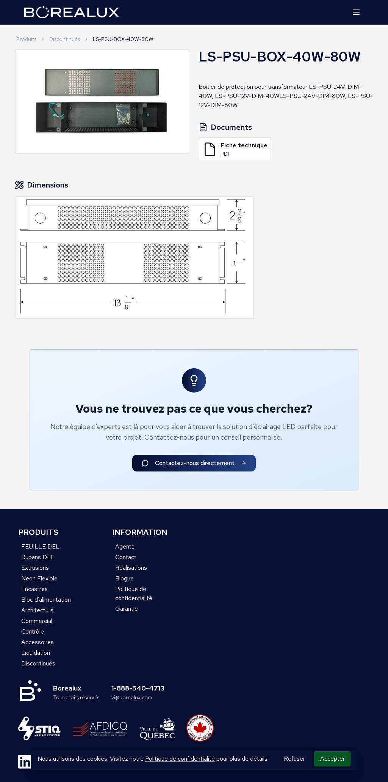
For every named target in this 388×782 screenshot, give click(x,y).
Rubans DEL (38, 557)
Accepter (332, 759)
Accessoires (37, 642)
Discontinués (64, 39)
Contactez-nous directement (195, 463)
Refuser (294, 759)
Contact (125, 557)
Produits (26, 39)
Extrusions (35, 568)
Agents (125, 546)
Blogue (124, 578)
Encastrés (34, 589)
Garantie (126, 609)
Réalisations (131, 568)
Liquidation (35, 653)
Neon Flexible (39, 578)
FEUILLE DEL (40, 546)
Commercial (36, 621)
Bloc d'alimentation (46, 600)
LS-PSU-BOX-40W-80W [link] (123, 39)
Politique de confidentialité (180, 759)
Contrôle (32, 631)
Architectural (38, 610)
